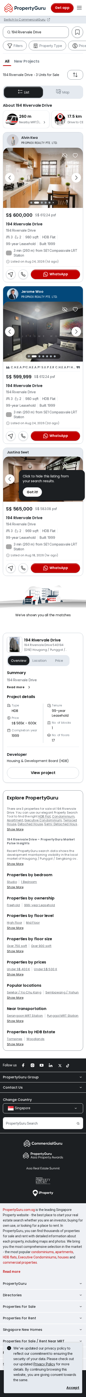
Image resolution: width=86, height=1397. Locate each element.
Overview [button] (18, 660)
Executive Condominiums (37, 1257)
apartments (64, 1252)
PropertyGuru (15, 1283)
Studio (12, 882)
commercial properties (20, 1262)
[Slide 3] (40, 203)
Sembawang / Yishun (62, 992)
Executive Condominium (43, 820)
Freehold (13, 905)
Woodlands (36, 1039)
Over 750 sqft (17, 946)
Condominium (63, 816)
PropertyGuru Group (21, 1077)
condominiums (42, 1252)
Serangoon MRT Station (25, 1016)
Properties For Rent (19, 1318)
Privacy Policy (44, 1364)
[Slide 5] (49, 203)
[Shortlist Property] (75, 155)
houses (63, 1257)
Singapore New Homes (22, 1329)
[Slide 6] (53, 202)
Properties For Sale (19, 1306)
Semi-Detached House (61, 824)
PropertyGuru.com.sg (19, 1210)
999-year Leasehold (39, 905)
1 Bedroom (29, 882)
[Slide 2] (35, 203)
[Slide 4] (46, 203)
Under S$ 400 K (18, 969)
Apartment (15, 820)
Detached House (30, 824)
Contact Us (13, 1087)
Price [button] (59, 660)
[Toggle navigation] (79, 8)
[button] (7, 61)
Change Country (17, 1099)
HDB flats (10, 1257)
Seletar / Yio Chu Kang (24, 992)
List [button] (26, 92)
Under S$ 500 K (45, 969)
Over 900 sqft (41, 946)
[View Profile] (43, 140)
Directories (12, 1295)
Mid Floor (33, 923)
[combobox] (40, 32)
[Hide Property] (65, 155)
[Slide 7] (57, 202)
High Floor (14, 923)
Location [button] (39, 660)
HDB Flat (44, 816)
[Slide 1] (31, 202)
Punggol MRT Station (63, 1016)
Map (66, 92)
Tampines (14, 1039)
